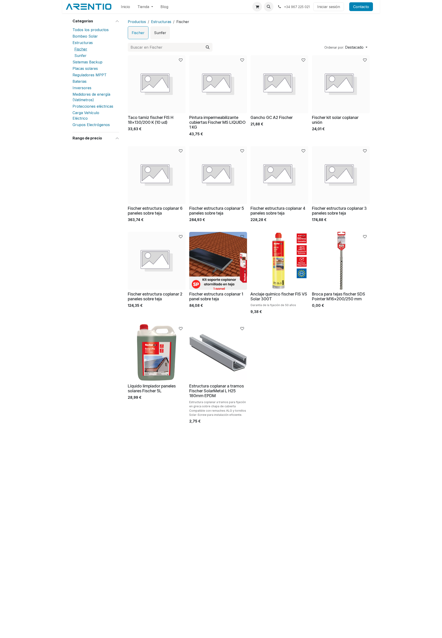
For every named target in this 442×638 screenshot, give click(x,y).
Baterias (80, 81)
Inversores (82, 88)
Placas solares (85, 68)
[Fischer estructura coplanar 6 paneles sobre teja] (157, 175)
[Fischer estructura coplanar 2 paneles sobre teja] (157, 261)
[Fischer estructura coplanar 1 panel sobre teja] (218, 261)
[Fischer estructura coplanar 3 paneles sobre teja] (341, 175)
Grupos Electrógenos (91, 124)
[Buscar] (207, 47)
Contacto (361, 6)
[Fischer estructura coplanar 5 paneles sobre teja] (218, 175)
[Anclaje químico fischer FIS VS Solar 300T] (279, 261)
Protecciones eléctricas (93, 106)
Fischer (80, 49)
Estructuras (83, 42)
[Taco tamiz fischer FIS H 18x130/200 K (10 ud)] (157, 84)
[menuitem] (125, 6)
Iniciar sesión (328, 6)
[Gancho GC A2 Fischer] (279, 84)
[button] (268, 7)
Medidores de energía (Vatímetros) (91, 97)
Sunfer (80, 55)
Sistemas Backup (87, 62)
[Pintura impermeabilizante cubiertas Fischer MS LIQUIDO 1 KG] (218, 84)
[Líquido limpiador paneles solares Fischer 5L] (157, 353)
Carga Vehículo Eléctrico (86, 115)
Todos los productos (91, 29)
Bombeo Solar (85, 36)
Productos (137, 21)
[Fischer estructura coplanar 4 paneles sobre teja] (279, 175)
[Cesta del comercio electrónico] (257, 7)
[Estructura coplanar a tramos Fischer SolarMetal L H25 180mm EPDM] (218, 353)
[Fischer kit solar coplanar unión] (341, 84)
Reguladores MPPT (90, 75)
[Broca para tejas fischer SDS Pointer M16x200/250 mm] (341, 261)
